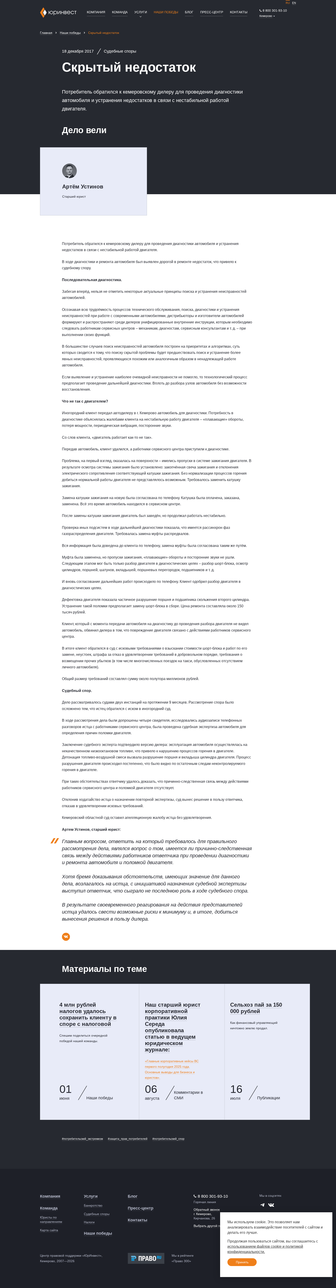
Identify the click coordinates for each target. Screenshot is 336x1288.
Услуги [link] (91, 1196)
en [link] (294, 3)
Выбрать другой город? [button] (211, 1226)
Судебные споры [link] (96, 1214)
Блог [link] (189, 12)
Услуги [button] (140, 12)
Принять (242, 1262)
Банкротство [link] (93, 1205)
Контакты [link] (238, 12)
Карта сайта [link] (49, 1230)
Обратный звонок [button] (207, 1209)
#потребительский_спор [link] (168, 1138)
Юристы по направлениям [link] (51, 1219)
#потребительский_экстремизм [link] (82, 1138)
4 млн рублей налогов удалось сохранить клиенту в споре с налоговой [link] (88, 1014)
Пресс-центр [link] (211, 12)
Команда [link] (120, 12)
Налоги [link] (89, 1222)
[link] (273, 10)
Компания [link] (96, 12)
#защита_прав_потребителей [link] (127, 1138)
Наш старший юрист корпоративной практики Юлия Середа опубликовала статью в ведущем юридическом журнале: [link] (172, 1027)
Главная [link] (46, 33)
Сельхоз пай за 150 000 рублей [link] (256, 1008)
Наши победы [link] (70, 33)
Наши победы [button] (166, 12)
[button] (267, 16)
